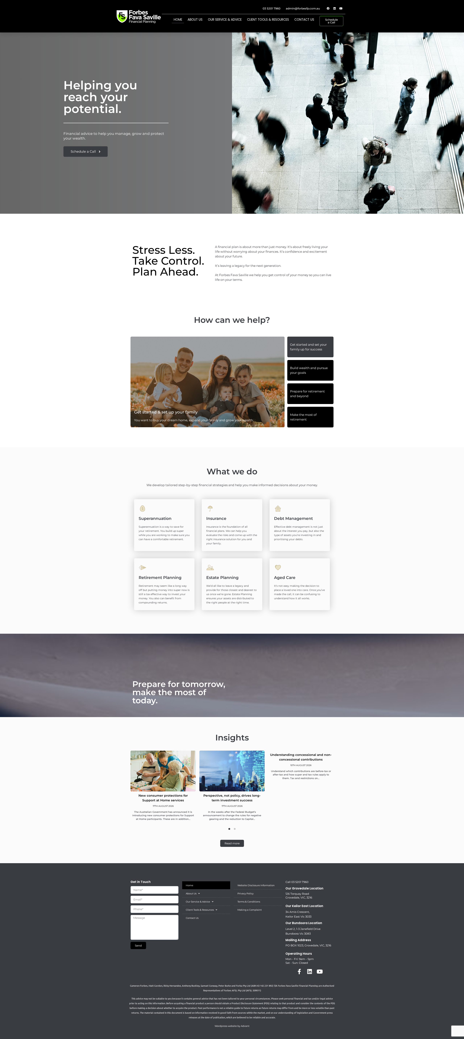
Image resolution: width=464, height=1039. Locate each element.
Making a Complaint (249, 909)
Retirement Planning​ (160, 577)
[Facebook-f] (299, 971)
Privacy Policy (245, 893)
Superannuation (155, 518)
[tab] (310, 347)
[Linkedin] (334, 8)
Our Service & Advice (225, 19)
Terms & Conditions (248, 901)
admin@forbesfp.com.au (303, 8)
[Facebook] (328, 8)
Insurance (216, 518)
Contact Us (304, 19)
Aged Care (284, 577)
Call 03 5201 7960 (296, 882)
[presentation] (229, 829)
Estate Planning (222, 577)
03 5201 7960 (271, 8)
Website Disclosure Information (256, 885)
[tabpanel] (163, 788)
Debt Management (293, 518)
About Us (195, 19)
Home (178, 19)
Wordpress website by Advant (232, 1025)
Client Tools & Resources (268, 19)
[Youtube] (340, 8)
